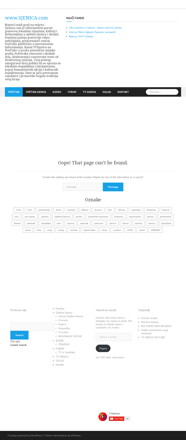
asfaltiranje (44, 209)
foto (110, 209)
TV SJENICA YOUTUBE (153, 337)
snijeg (61, 230)
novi (17, 216)
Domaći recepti (149, 318)
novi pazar (30, 216)
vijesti (142, 230)
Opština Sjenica (36, 92)
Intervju (121, 209)
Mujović (165, 209)
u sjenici (117, 230)
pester (79, 216)
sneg (49, 230)
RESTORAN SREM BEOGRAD (156, 326)
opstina (44, 216)
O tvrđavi (63, 332)
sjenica (70, 223)
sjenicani (98, 223)
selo (59, 223)
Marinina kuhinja (149, 322)
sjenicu (151, 223)
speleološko (89, 230)
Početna (13, 92)
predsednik (165, 216)
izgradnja (136, 209)
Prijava (103, 348)
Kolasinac (151, 209)
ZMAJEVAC (155, 230)
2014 (18, 209)
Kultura (62, 324)
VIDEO (130, 230)
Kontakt (123, 92)
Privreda (63, 320)
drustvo (98, 209)
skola (28, 230)
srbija (104, 230)
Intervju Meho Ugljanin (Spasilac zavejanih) (92, 32)
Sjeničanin (166, 223)
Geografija (64, 328)
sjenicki (138, 223)
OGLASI (106, 92)
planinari (118, 216)
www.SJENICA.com (26, 18)
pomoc (150, 216)
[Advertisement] (93, 122)
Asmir (58, 209)
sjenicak (84, 223)
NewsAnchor (60, 435)
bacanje (71, 209)
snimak (73, 230)
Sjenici (125, 223)
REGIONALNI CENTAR (70, 336)
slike (39, 230)
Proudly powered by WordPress (25, 435)
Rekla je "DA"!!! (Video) (81, 36)
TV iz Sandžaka (66, 352)
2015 (29, 209)
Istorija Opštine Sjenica (70, 316)
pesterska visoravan (98, 216)
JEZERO (56, 92)
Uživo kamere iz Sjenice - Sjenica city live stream (95, 27)
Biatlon (84, 209)
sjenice (112, 223)
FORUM (72, 92)
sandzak (31, 223)
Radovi (17, 223)
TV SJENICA (89, 92)
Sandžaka (46, 223)
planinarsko (135, 216)
